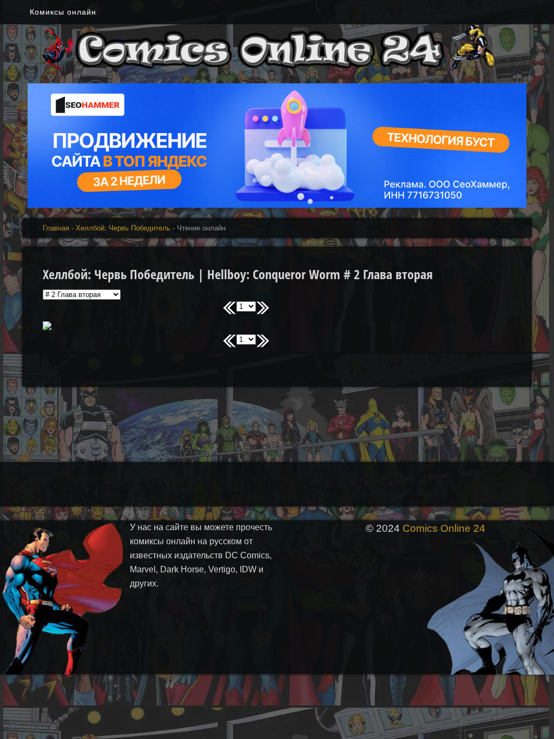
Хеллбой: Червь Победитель (123, 228)
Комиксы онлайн (63, 12)
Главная (56, 228)
